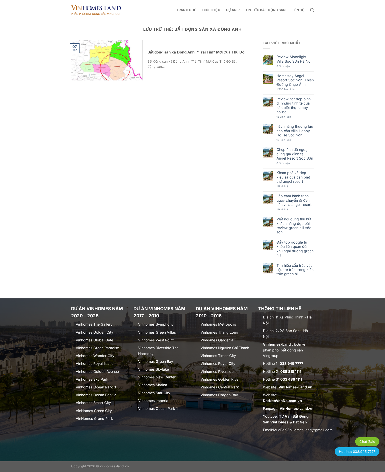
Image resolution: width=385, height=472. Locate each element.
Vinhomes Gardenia (217, 340)
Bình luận (283, 66)
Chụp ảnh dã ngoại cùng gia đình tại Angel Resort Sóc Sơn (294, 154)
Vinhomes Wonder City (95, 355)
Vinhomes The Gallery (94, 324)
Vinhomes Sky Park (92, 379)
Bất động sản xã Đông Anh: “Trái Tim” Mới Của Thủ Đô (195, 52)
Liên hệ (298, 10)
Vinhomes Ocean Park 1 (158, 408)
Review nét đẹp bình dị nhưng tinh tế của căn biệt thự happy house (293, 105)
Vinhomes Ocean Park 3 (96, 387)
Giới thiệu (211, 10)
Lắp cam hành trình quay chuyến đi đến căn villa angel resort (293, 200)
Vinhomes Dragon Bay (219, 395)
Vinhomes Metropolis (218, 324)
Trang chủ (186, 10)
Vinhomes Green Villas (157, 332)
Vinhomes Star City (154, 393)
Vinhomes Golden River (220, 379)
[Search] (312, 10)
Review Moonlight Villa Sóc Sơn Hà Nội (293, 59)
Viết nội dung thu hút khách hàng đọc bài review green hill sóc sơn (293, 225)
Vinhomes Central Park (220, 387)
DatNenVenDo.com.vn (282, 400)
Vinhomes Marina (152, 385)
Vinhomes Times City (218, 355)
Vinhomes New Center (157, 377)
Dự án (231, 10)
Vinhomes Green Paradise (97, 348)
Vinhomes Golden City (94, 332)
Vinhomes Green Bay (155, 361)
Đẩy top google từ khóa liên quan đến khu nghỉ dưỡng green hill (294, 248)
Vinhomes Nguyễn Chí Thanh (225, 348)
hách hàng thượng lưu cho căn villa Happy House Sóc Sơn (294, 130)
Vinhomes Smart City (93, 402)
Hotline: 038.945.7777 (357, 451)
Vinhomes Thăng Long (219, 332)
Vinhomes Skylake (153, 369)
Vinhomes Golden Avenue (97, 371)
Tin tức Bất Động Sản (266, 10)
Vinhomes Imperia (153, 400)
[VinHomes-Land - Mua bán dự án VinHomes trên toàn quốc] (96, 10)
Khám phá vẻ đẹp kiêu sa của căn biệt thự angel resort (293, 177)
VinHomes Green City (94, 410)
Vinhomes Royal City (218, 363)
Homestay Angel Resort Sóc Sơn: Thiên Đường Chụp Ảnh (295, 80)
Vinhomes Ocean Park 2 (96, 395)
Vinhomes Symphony (156, 324)
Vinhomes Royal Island (95, 363)
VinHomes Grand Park (94, 418)
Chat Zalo (367, 441)
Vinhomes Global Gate (94, 340)
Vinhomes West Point (156, 340)
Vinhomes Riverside (217, 371)
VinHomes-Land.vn (295, 387)
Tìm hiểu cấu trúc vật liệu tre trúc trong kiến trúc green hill (294, 269)
